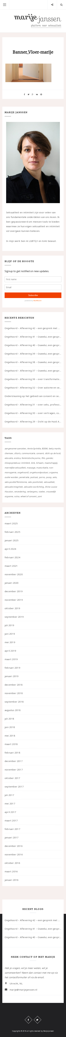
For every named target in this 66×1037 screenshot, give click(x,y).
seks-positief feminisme (16, 482)
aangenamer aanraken (15, 448)
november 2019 (14, 599)
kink (33, 462)
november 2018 (14, 693)
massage (31, 467)
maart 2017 (11, 820)
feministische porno (30, 458)
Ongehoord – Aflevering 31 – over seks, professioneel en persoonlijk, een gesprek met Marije (33, 404)
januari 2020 (12, 582)
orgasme (53, 472)
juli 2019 (9, 625)
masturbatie (42, 467)
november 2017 (14, 769)
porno (42, 477)
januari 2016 (12, 879)
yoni (40, 496)
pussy (48, 477)
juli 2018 (9, 718)
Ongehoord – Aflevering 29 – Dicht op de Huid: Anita (33, 421)
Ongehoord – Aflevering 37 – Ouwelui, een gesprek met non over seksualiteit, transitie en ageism (33, 370)
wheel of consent (28, 496)
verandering (20, 491)
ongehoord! (23, 472)
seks (54, 477)
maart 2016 (11, 871)
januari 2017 (12, 837)
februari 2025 (12, 531)
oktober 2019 (12, 608)
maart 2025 (11, 523)
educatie (9, 458)
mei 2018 (10, 735)
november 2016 (14, 854)
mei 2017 (10, 803)
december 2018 (14, 684)
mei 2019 (10, 642)
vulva (16, 496)
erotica (17, 458)
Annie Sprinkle (34, 448)
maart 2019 (11, 659)
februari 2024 (12, 557)
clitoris (17, 453)
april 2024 (10, 548)
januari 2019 (12, 676)
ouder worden (11, 477)
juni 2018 (10, 727)
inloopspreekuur (12, 462)
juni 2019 (10, 633)
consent (40, 453)
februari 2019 (12, 667)
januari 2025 (12, 540)
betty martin (55, 448)
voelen (42, 491)
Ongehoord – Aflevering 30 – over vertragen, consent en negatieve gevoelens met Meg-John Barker (33, 413)
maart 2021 (11, 565)
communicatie (28, 453)
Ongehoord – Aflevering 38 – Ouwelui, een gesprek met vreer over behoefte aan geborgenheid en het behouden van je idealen (33, 362)
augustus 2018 (13, 710)
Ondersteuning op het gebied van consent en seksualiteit (33, 396)
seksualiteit (49, 482)
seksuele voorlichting (34, 486)
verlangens (32, 491)
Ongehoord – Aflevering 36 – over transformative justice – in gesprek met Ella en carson (33, 379)
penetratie (24, 477)
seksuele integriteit (14, 486)
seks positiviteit (35, 482)
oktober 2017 (12, 778)
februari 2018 (12, 752)
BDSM (44, 448)
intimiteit (25, 462)
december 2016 (14, 845)
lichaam (39, 462)
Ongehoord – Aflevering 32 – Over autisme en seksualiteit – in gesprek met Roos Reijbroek (33, 387)
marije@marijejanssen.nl (23, 989)
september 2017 (14, 786)
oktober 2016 (12, 862)
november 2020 (14, 574)
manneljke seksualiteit (15, 467)
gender (49, 458)
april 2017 (10, 812)
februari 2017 (12, 828)
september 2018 (14, 701)
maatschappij (51, 462)
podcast (34, 477)
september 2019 (14, 616)
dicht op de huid (52, 453)
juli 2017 (9, 795)
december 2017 (14, 761)
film (43, 458)
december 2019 (14, 591)
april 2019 (10, 650)
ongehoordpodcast (39, 472)
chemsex (9, 453)
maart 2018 (11, 744)
